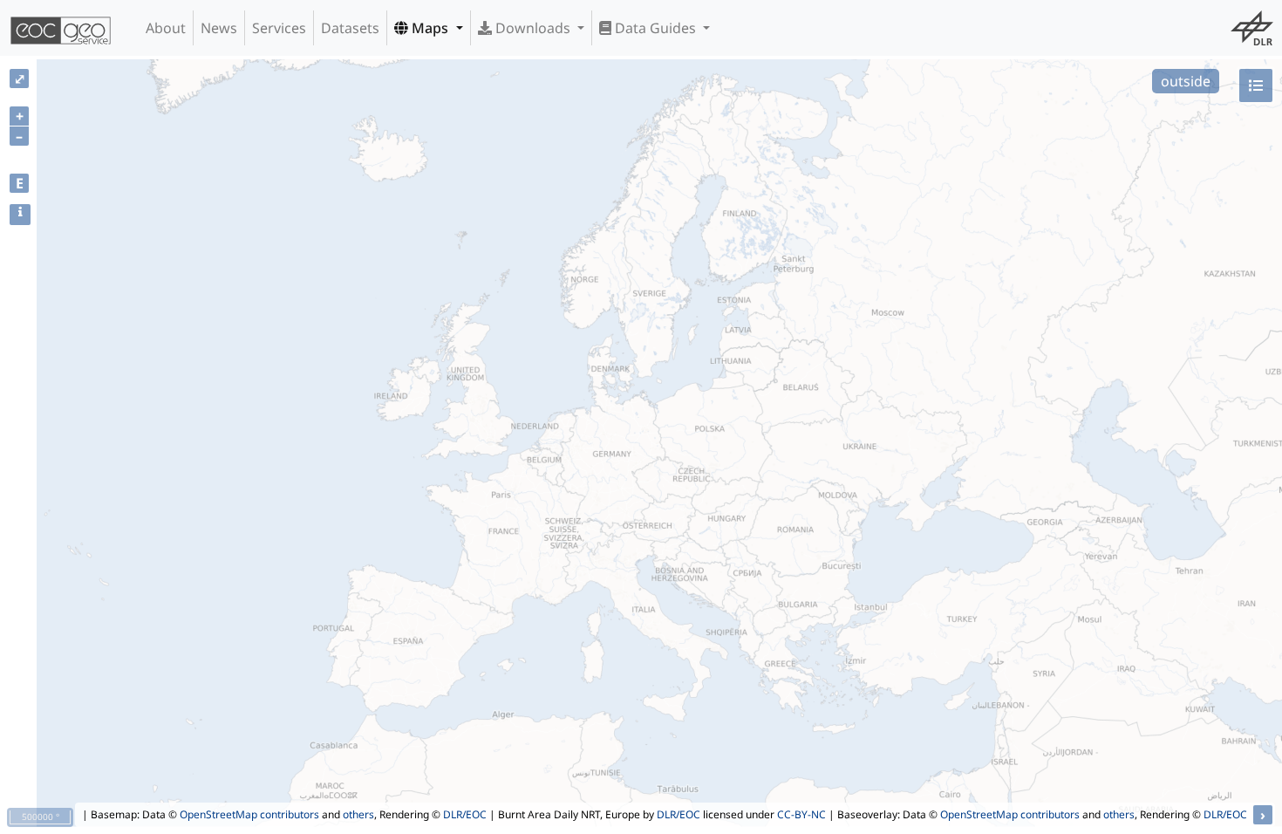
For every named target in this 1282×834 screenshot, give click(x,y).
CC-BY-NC (801, 814)
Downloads (533, 28)
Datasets (350, 28)
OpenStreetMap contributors (249, 814)
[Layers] (1255, 85)
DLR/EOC (465, 814)
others (358, 814)
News (219, 28)
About (166, 28)
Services (279, 28)
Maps (430, 28)
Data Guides (655, 28)
